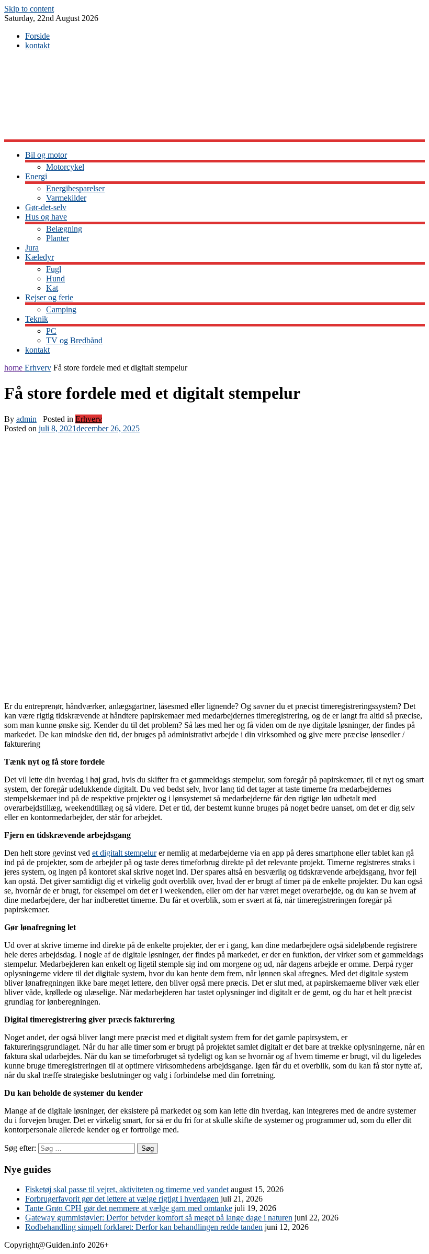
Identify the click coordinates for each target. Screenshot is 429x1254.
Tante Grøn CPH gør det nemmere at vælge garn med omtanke (128, 1208)
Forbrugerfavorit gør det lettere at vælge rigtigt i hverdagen (122, 1198)
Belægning (64, 228)
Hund (55, 278)
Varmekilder (66, 197)
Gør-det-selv (45, 207)
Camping (61, 309)
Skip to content (29, 8)
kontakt (37, 45)
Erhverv (38, 367)
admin (26, 419)
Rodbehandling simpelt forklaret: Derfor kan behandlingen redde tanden (144, 1227)
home (14, 367)
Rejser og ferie (49, 297)
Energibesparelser (75, 188)
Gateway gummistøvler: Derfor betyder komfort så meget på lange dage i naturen (158, 1217)
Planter (57, 238)
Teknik (36, 318)
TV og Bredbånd (74, 340)
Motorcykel (65, 166)
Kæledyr (39, 257)
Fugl (53, 269)
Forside (37, 35)
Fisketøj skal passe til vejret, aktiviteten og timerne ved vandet (127, 1189)
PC (51, 330)
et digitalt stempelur (124, 852)
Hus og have (46, 216)
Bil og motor (46, 154)
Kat (52, 287)
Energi (36, 176)
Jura (32, 247)
